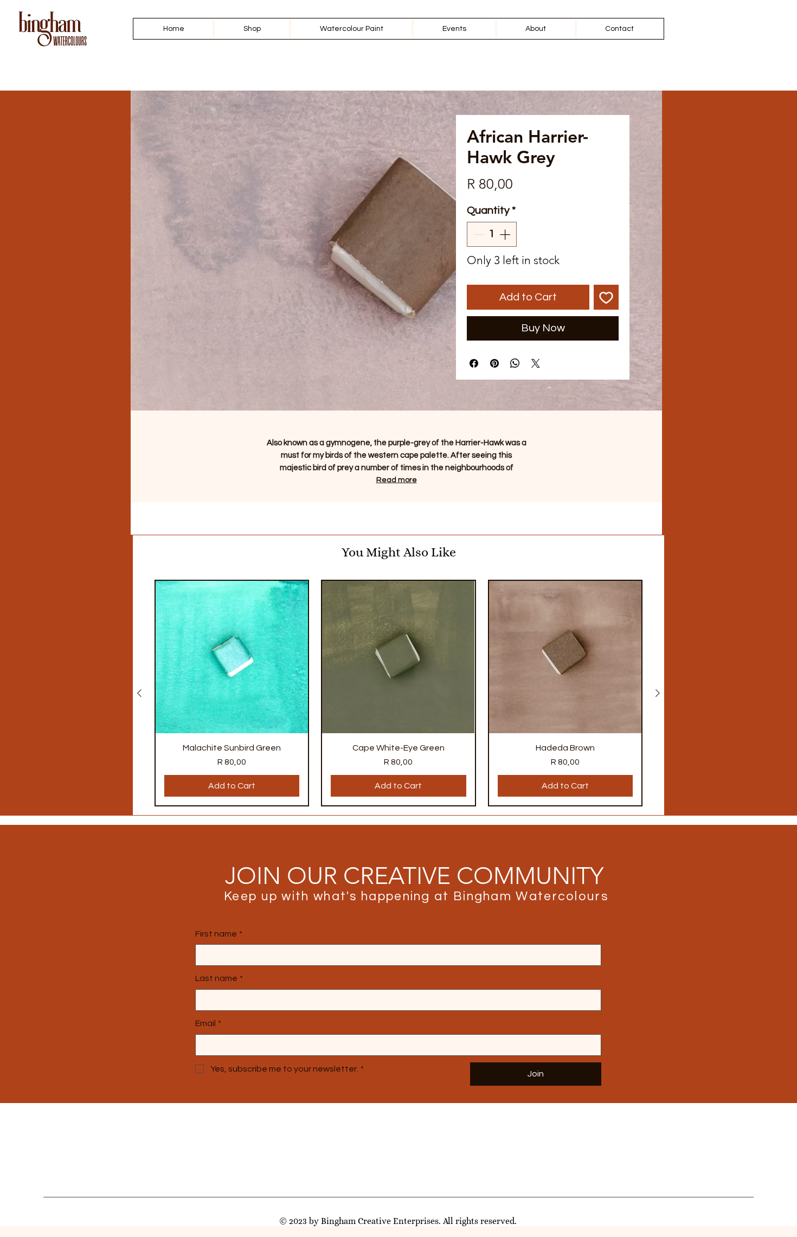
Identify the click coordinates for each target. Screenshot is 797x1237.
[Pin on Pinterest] (494, 363)
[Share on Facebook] (473, 363)
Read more (396, 480)
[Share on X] (535, 363)
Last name (219, 978)
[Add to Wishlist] (606, 297)
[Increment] (506, 234)
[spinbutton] (492, 234)
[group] (398, 693)
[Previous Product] (139, 693)
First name (218, 934)
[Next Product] (657, 693)
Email (208, 1023)
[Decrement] (477, 234)
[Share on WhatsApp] (515, 363)
